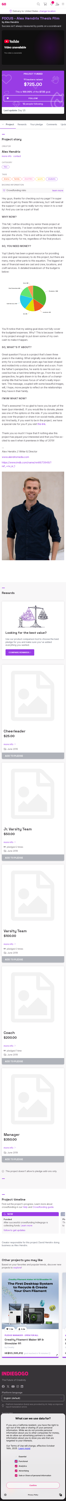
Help (25, 1207)
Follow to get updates (14, 1230)
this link (41, 424)
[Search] (38, 4)
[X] (8, 1386)
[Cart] (45, 4)
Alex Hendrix (12, 22)
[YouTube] (13, 1386)
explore (17, 1267)
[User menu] (57, 4)
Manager (12, 1134)
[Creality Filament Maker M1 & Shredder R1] (30, 1301)
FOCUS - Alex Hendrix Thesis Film (31, 18)
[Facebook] (3, 1386)
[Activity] (52, 4)
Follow (33, 98)
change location (47, 11)
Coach (9, 1032)
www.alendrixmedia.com (15, 456)
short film (28, 179)
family (16, 179)
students (52, 179)
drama (6, 179)
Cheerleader (14, 731)
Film (5, 167)
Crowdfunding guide (43, 1207)
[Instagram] (17, 1386)
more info (7, 156)
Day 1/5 (14, 110)
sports (40, 179)
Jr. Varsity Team (18, 829)
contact (17, 156)
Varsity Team (15, 931)
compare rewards (19, 652)
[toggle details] (57, 1356)
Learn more (26, 1225)
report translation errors (16, 1407)
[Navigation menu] (63, 4)
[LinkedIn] (22, 1386)
